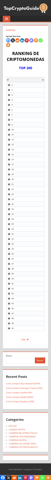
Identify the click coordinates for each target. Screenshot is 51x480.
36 (13, 259)
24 (13, 199)
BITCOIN (13, 426)
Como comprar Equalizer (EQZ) (20, 401)
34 (13, 249)
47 (13, 313)
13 (13, 145)
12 (13, 140)
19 (13, 174)
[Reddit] (17, 40)
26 (13, 209)
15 (13, 155)
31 (13, 234)
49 (13, 323)
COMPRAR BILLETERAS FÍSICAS (23, 433)
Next (23, 339)
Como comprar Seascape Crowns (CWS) (24, 388)
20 (13, 179)
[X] (13, 40)
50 (13, 328)
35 (13, 254)
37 (13, 264)
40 (13, 279)
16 (13, 159)
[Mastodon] (31, 40)
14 (13, 150)
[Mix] (36, 40)
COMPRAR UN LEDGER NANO (22, 443)
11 (13, 135)
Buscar (9, 355)
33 (13, 244)
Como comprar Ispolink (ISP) (19, 392)
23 (13, 194)
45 (13, 304)
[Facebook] (8, 40)
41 (13, 284)
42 (13, 289)
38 (13, 269)
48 (13, 318)
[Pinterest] (27, 40)
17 (13, 164)
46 (13, 308)
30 (13, 229)
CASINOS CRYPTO (17, 429)
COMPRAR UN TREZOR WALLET (23, 447)
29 (13, 224)
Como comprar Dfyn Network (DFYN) (23, 383)
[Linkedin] (22, 40)
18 (13, 169)
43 (13, 294)
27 (13, 214)
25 (13, 204)
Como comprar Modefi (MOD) (19, 397)
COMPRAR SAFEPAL (18, 440)
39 (13, 274)
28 (13, 219)
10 (13, 130)
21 (13, 184)
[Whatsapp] (41, 40)
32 (13, 239)
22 (13, 189)
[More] (8, 45)
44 (13, 299)
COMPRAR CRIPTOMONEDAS (22, 436)
